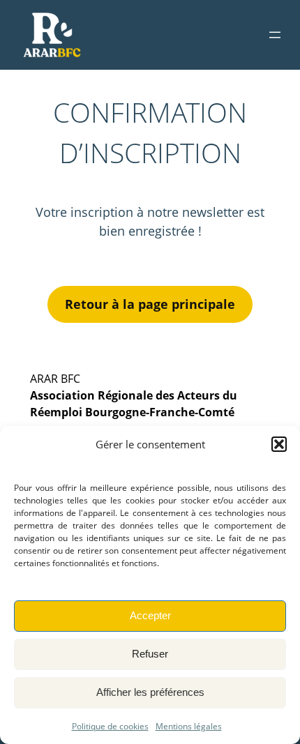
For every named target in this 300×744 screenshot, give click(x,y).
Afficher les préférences (150, 692)
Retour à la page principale (150, 304)
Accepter (150, 615)
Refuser (150, 654)
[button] (279, 444)
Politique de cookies (110, 726)
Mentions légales (189, 726)
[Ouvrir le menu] (275, 34)
